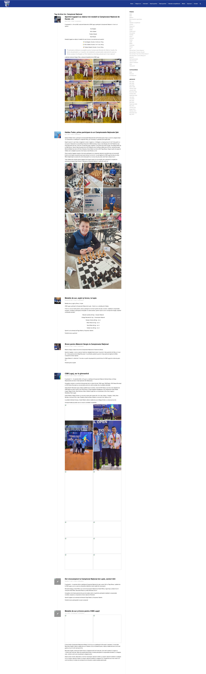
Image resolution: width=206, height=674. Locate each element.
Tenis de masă (132, 60)
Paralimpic (131, 45)
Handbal (131, 34)
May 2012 (131, 114)
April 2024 (131, 102)
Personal (131, 73)
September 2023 (133, 104)
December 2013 (133, 112)
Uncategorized (74, 613)
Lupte (130, 41)
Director (131, 28)
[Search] (200, 3)
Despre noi (131, 26)
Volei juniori (132, 66)
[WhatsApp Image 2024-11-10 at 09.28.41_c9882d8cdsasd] (57, 581)
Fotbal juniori (132, 31)
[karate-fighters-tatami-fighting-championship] (57, 19)
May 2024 (131, 100)
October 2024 (132, 93)
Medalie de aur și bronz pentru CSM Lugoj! (82, 611)
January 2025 (132, 90)
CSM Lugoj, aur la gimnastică (77, 373)
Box (130, 21)
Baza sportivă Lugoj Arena (135, 19)
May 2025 (131, 83)
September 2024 (133, 95)
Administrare (78, 21)
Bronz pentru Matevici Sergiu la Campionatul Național (87, 344)
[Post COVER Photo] (57, 376)
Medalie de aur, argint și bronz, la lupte (81, 298)
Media (130, 43)
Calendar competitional (134, 22)
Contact (131, 24)
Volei (130, 64)
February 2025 (132, 88)
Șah (130, 48)
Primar (131, 47)
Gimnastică (132, 33)
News (73, 21)
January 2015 (132, 107)
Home (130, 36)
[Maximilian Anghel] (57, 613)
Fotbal (130, 29)
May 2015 (131, 105)
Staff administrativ (133, 59)
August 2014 (132, 109)
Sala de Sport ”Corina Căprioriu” (136, 50)
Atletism (131, 17)
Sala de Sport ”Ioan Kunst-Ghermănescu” (139, 54)
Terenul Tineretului (133, 62)
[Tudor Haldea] (57, 135)
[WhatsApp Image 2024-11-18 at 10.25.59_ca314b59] (57, 346)
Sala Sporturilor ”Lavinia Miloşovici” (137, 55)
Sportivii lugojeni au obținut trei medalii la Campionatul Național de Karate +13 (92, 17)
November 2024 (133, 92)
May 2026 (131, 81)
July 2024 (131, 97)
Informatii (131, 38)
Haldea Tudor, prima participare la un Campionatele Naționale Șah (92, 132)
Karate (131, 40)
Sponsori (131, 57)
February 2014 (132, 111)
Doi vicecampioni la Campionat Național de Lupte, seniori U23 (90, 579)
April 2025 (131, 85)
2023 (130, 15)
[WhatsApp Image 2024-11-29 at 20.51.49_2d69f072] (57, 300)
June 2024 (131, 99)
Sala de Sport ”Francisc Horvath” (137, 52)
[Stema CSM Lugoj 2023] (7, 3)
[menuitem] (131, 3)
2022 (130, 14)
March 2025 (132, 86)
